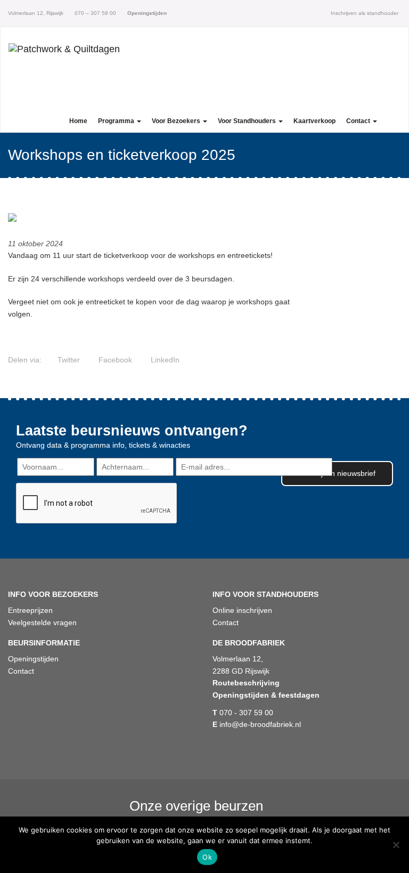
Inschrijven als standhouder (364, 13)
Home (78, 121)
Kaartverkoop (314, 121)
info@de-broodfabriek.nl (256, 724)
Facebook (114, 359)
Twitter (67, 359)
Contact (359, 121)
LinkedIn (164, 359)
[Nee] (395, 844)
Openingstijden (33, 658)
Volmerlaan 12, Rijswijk (35, 13)
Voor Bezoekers (177, 121)
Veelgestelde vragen (42, 622)
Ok (207, 857)
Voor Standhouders (247, 121)
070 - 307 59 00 (242, 712)
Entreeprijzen (30, 610)
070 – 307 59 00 (94, 13)
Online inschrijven (242, 610)
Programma (117, 121)
